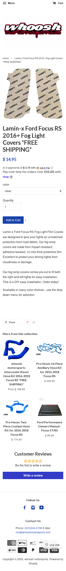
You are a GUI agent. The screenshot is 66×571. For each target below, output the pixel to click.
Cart (60, 3)
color (6, 184)
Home (6, 58)
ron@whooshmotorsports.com (33, 532)
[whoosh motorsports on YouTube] (41, 508)
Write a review (33, 475)
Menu (11, 3)
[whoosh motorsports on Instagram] (33, 508)
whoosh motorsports (36, 559)
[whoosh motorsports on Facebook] (25, 508)
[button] (33, 168)
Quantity (8, 200)
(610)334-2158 (33, 528)
